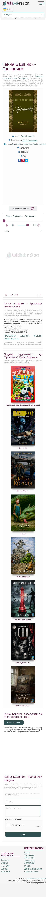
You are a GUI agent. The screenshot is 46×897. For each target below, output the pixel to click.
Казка (27, 852)
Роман (27, 866)
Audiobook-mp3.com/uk (36, 878)
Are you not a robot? (13, 819)
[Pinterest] (23, 160)
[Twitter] (26, 160)
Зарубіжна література (29, 862)
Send (23, 834)
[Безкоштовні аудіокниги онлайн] (16, 3)
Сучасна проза (31, 872)
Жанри (4, 863)
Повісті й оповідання (20, 78)
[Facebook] (19, 160)
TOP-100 (5, 866)
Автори (4, 869)
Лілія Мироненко (30, 140)
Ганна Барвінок (27, 136)
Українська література (22, 144)
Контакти (5, 872)
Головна (5, 860)
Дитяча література (33, 869)
